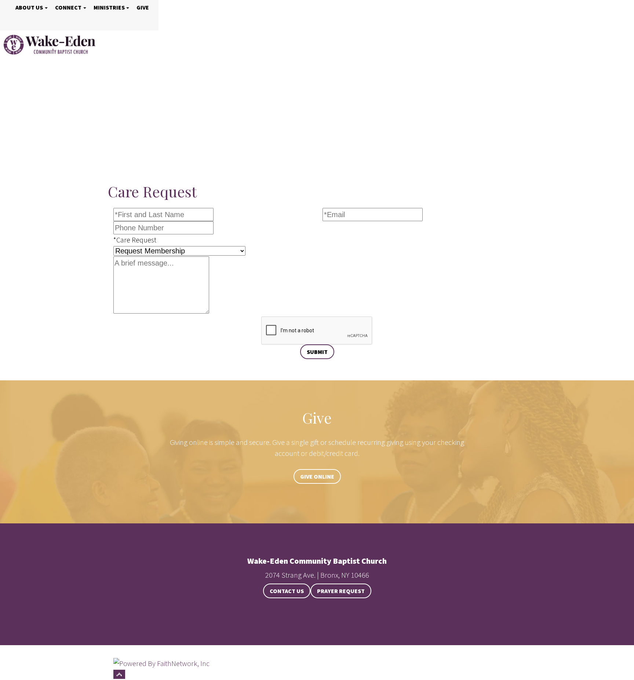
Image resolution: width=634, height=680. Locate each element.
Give (142, 7)
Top (119, 674)
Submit (317, 351)
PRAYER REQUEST (341, 591)
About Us (29, 7)
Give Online (317, 476)
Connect (68, 7)
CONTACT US (287, 591)
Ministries (109, 7)
